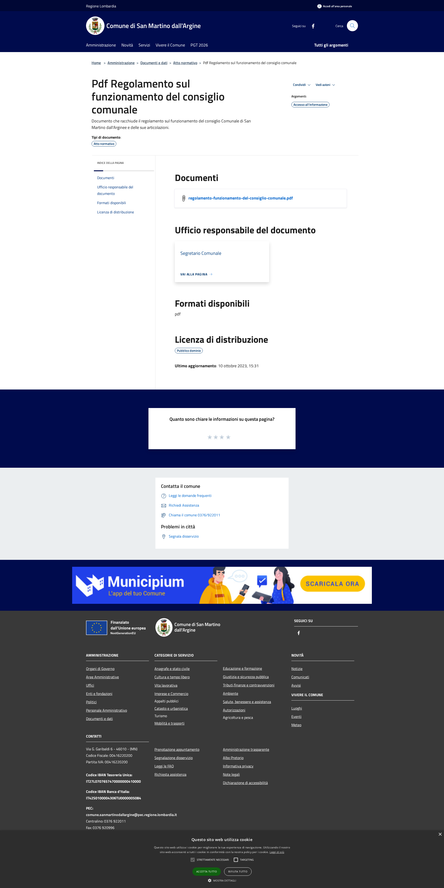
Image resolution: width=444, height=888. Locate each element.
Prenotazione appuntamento (176, 749)
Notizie (296, 668)
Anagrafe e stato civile (172, 668)
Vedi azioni (323, 84)
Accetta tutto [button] (206, 871)
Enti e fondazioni (99, 693)
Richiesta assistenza (170, 774)
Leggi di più (277, 852)
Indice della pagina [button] (110, 163)
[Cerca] (352, 25)
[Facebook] (311, 25)
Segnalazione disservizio (173, 757)
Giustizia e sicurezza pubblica (246, 676)
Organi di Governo (100, 668)
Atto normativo (185, 62)
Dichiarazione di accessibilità (245, 782)
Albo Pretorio (233, 757)
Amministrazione (121, 62)
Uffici (90, 685)
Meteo (296, 725)
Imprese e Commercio (171, 693)
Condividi (299, 84)
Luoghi (296, 708)
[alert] (222, 859)
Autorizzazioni (234, 710)
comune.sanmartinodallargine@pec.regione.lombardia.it (131, 814)
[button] (213, 859)
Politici (91, 702)
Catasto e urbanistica (171, 708)
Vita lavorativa (165, 685)
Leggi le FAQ (164, 766)
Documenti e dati (153, 62)
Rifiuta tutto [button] (237, 871)
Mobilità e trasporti (169, 723)
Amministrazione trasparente (246, 749)
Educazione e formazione (242, 668)
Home (96, 62)
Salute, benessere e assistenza (247, 701)
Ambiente (230, 693)
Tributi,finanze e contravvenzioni (248, 685)
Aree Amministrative (102, 677)
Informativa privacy (238, 766)
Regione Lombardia (101, 6)
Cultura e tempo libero (172, 677)
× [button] (440, 834)
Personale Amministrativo (106, 710)
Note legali (231, 774)
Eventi (296, 716)
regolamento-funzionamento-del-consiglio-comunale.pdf (240, 198)
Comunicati (300, 677)
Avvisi (296, 685)
